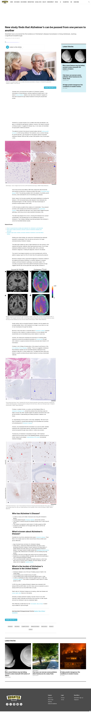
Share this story (49, 87)
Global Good (38, 1)
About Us (50, 697)
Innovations (31, 1)
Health (44, 1)
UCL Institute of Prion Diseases (19, 348)
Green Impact (50, 1)
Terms (62, 699)
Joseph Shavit (66, 70)
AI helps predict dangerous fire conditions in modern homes (73, 85)
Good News (17, 1)
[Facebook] (7, 704)
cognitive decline (29, 562)
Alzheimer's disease (40, 330)
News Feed (50, 699)
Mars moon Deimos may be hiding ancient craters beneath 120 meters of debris (73, 67)
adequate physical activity (43, 550)
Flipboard (76, 699)
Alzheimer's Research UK (18, 411)
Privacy (63, 697)
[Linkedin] (14, 704)
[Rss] (21, 704)
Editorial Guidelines (52, 703)
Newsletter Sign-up (78, 697)
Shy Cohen (65, 88)
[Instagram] (10, 704)
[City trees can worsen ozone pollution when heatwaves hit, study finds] (45, 656)
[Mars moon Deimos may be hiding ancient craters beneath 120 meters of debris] (18, 656)
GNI (71, 1)
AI (60, 1)
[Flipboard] (17, 704)
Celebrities (66, 1)
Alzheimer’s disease (29, 519)
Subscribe (76, 1)
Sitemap (50, 701)
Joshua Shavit (66, 80)
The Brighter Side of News (36, 603)
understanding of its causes (33, 437)
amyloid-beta (39, 339)
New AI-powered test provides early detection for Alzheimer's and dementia (25, 228)
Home (11, 1)
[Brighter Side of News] (4, 2)
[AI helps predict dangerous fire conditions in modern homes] (73, 656)
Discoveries (24, 1)
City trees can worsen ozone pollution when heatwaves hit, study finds (72, 76)
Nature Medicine (20, 95)
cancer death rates (16, 593)
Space (56, 1)
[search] (89, 2)
